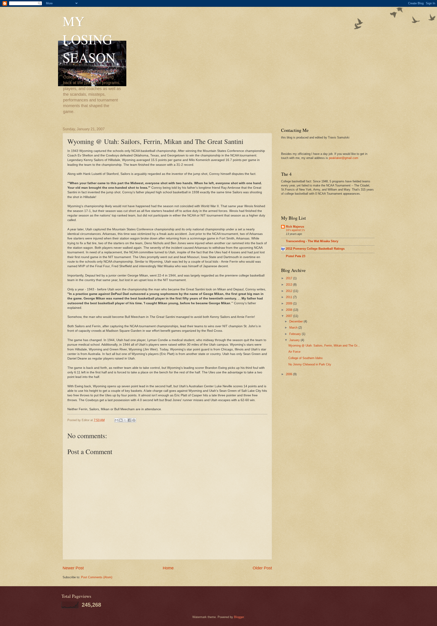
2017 (289, 278)
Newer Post (73, 568)
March (293, 327)
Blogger (239, 617)
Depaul (90, 275)
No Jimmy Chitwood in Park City (309, 364)
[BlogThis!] (121, 420)
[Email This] (116, 420)
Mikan (143, 275)
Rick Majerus (295, 226)
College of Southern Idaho (305, 358)
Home (168, 568)
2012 (289, 291)
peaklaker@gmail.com (343, 158)
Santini (72, 192)
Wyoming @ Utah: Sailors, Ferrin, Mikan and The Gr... (324, 345)
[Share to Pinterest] (134, 420)
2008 (289, 310)
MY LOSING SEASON (89, 39)
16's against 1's (295, 230)
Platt (170, 354)
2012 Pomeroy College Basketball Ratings (315, 248)
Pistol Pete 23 (295, 256)
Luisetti (96, 174)
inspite (181, 252)
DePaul (116, 294)
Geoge (208, 294)
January (295, 340)
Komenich (203, 160)
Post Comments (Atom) (96, 577)
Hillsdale (114, 160)
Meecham (138, 317)
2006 (289, 374)
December (296, 321)
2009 (289, 303)
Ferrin (233, 261)
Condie (163, 340)
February (295, 334)
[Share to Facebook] (129, 420)
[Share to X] (125, 420)
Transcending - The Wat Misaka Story (312, 241)
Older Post (262, 568)
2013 (289, 284)
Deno (148, 243)
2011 (289, 297)
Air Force (294, 351)
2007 (289, 316)
